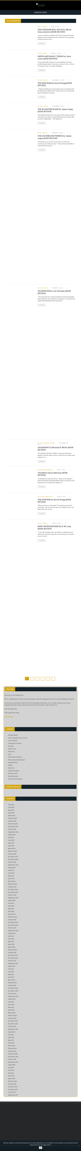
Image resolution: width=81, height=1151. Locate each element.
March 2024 (11, 881)
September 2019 (13, 1029)
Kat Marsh (43, 53)
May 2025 (11, 843)
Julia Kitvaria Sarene (47, 443)
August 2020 (12, 999)
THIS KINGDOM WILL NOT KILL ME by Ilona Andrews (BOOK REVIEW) (54, 30)
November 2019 (13, 1024)
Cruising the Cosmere (15, 743)
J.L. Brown (43, 26)
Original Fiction (12, 762)
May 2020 (11, 1007)
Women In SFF (12, 773)
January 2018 (12, 1084)
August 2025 (11, 835)
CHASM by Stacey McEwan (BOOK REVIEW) (53, 474)
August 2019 (11, 1032)
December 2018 (13, 1054)
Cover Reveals (12, 740)
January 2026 (12, 821)
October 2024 (12, 862)
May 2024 (11, 876)
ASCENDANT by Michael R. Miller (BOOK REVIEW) (55, 448)
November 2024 (13, 859)
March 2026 (11, 815)
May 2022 (11, 941)
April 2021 (11, 977)
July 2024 (11, 870)
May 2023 (11, 909)
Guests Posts (12, 749)
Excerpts (11, 746)
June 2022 (11, 939)
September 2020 (13, 996)
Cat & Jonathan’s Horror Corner (17, 738)
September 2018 (13, 1062)
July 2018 (11, 1067)
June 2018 (11, 1070)
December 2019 (13, 1021)
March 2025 (11, 848)
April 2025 (11, 846)
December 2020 (13, 988)
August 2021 (11, 966)
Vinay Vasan (44, 106)
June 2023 (11, 906)
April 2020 (11, 1010)
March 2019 (11, 1046)
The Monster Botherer (15, 757)
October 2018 (12, 1059)
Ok (40, 1148)
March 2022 (11, 947)
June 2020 (11, 1004)
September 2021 (13, 963)
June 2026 (11, 807)
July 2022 (11, 936)
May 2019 (11, 1040)
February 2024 (12, 884)
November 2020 (13, 991)
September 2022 (13, 930)
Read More (41, 43)
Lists (9, 754)
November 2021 (13, 958)
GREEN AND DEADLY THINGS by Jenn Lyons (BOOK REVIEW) (54, 57)
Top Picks (11, 768)
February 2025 (12, 851)
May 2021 (11, 974)
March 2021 (11, 980)
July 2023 (11, 903)
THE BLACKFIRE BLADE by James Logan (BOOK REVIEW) (55, 110)
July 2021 (11, 969)
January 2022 (12, 952)
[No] (79, 1146)
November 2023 (13, 892)
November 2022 (13, 925)
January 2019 (12, 1051)
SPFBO (10, 765)
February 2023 (12, 917)
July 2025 (11, 837)
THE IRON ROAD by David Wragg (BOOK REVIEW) (55, 84)
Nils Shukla (44, 80)
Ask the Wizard (13, 735)
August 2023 (11, 900)
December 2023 (13, 889)
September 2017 (13, 1095)
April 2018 (11, 1076)
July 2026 (11, 804)
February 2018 (12, 1081)
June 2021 (11, 972)
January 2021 (12, 985)
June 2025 (11, 840)
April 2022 (11, 944)
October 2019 (12, 1026)
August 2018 (11, 1065)
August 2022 (11, 933)
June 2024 (11, 873)
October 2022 (12, 928)
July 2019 (11, 1035)
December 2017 (13, 1087)
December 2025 (13, 824)
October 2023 (12, 895)
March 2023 (11, 914)
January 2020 (12, 1018)
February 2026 (12, 818)
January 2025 (12, 854)
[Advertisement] (40, 1121)
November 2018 (13, 1056)
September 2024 (13, 865)
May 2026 (11, 810)
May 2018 (11, 1073)
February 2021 (12, 982)
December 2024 (13, 856)
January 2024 (12, 887)
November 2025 (13, 826)
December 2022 (13, 922)
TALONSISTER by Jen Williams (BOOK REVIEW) (54, 292)
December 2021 (13, 955)
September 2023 (13, 898)
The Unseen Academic (15, 779)
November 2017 (13, 1089)
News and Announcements (16, 760)
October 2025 (12, 829)
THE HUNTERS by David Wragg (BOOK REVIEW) (54, 500)
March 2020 (11, 1013)
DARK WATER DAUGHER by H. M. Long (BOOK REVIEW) (54, 527)
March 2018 (11, 1078)
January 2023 (12, 920)
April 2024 (11, 878)
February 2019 (12, 1048)
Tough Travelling (13, 771)
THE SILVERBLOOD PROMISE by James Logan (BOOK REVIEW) (54, 137)
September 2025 (13, 832)
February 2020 (12, 1015)
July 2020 (11, 1002)
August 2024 (12, 867)
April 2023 (11, 911)
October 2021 (12, 961)
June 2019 (11, 1037)
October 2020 (12, 993)
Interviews (11, 751)
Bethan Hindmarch (46, 470)
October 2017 (12, 1092)
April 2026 (11, 813)
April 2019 (11, 1043)
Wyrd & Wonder (13, 776)
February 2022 (12, 950)
